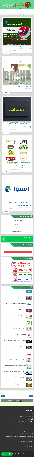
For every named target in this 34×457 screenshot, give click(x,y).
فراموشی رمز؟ (15, 254)
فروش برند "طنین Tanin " (25, 47)
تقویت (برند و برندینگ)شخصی (27, 434)
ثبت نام (20, 254)
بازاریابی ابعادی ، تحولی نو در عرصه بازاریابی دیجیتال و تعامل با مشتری (19, 436)
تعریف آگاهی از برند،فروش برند (27, 441)
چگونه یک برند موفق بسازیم (27, 439)
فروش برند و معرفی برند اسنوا (24, 205)
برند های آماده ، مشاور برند (17, 220)
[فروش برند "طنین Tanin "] (17, 31)
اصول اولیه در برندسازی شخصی (23, 14)
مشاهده (6, 53)
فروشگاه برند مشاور (15, 453)
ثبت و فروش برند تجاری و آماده (24, 86)
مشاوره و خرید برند (17, 228)
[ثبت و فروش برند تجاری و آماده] (17, 71)
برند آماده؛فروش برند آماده (25, 126)
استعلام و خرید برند (17, 224)
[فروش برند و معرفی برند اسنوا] (17, 190)
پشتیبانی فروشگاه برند (17, 231)
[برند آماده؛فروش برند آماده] (17, 111)
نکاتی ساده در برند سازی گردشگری (26, 431)
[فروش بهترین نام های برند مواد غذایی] (17, 150)
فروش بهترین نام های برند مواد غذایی (23, 166)
